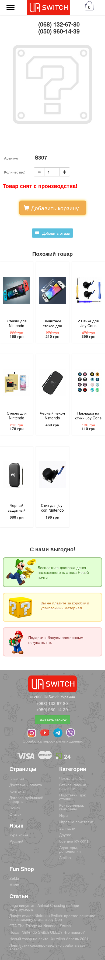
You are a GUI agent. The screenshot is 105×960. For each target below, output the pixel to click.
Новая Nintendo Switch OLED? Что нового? (47, 932)
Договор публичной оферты (26, 799)
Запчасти (67, 828)
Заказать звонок (52, 719)
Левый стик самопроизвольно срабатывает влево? (47, 946)
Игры (63, 815)
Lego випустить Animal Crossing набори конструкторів (44, 907)
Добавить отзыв (54, 233)
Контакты (17, 791)
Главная (16, 778)
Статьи (15, 814)
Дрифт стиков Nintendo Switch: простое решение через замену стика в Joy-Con (52, 917)
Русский (16, 841)
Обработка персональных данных (53, 741)
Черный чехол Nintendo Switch (52, 417)
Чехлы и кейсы (72, 778)
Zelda (14, 878)
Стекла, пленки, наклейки (73, 786)
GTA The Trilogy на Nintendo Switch (40, 925)
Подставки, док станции (72, 796)
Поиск (14, 807)
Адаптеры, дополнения (70, 849)
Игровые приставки (76, 821)
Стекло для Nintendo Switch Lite (17, 417)
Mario (14, 884)
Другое (65, 834)
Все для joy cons (73, 841)
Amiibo (65, 857)
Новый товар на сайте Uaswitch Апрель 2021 (49, 938)
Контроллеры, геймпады (71, 806)
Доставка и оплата (25, 784)
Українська (18, 834)
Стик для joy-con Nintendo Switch (52, 510)
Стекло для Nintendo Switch (17, 325)
